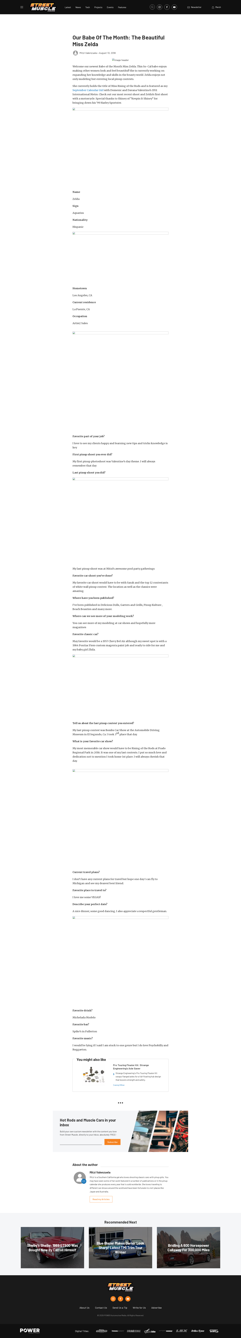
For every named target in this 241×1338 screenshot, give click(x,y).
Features (122, 7)
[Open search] (152, 6)
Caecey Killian (119, 1085)
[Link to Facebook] (167, 7)
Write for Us (139, 1307)
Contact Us (101, 1307)
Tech (87, 7)
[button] (120, 60)
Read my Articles (101, 1199)
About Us (84, 1307)
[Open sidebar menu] (21, 7)
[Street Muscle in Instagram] (113, 1298)
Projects (98, 7)
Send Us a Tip (120, 1307)
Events (110, 7)
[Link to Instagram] (159, 7)
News (78, 7)
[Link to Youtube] (174, 7)
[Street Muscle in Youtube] (128, 1298)
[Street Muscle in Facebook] (120, 1298)
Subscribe (112, 1142)
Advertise (156, 1307)
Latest (68, 7)
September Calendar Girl (88, 90)
